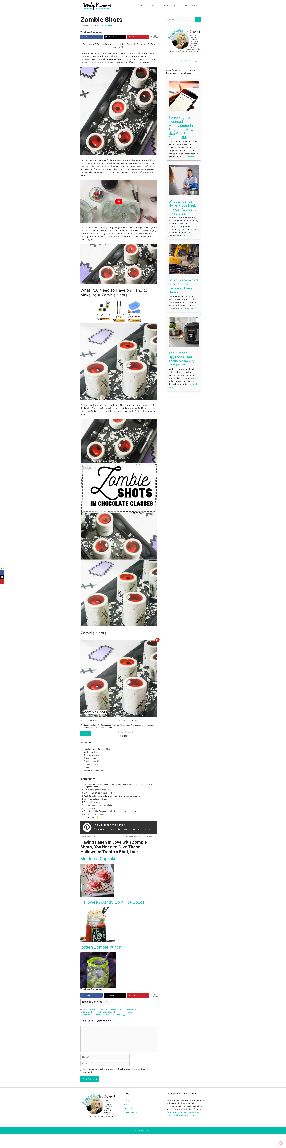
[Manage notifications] (281, 1143)
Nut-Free (130, 1009)
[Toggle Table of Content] (105, 1002)
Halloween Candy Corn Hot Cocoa (112, 902)
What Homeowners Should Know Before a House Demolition (184, 286)
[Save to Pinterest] (2, 581)
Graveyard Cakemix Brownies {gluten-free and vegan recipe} (108, 1012)
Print (86, 734)
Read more (189, 157)
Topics (175, 5)
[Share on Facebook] (2, 572)
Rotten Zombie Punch (100, 947)
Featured (95, 1009)
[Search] (198, 19)
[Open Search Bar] (202, 5)
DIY (84, 1009)
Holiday (123, 1009)
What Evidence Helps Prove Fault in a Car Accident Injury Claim (182, 207)
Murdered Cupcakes (99, 858)
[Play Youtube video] (118, 201)
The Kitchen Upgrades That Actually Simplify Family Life (182, 359)
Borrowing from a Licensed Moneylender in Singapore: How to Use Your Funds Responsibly (183, 127)
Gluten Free (105, 1009)
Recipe (138, 1009)
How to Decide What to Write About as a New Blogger (105, 1015)
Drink (89, 1009)
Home (142, 5)
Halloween (114, 1009)
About (152, 5)
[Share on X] (2, 577)
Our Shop (164, 5)
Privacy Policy (191, 5)
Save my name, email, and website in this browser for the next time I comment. (115, 1070)
